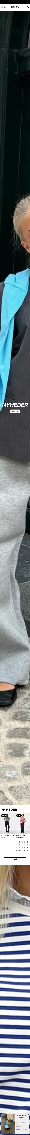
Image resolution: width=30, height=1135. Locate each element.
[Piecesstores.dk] (15, 7)
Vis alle (15, 859)
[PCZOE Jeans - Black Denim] (7, 823)
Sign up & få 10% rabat (15, 2)
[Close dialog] (28, 1114)
